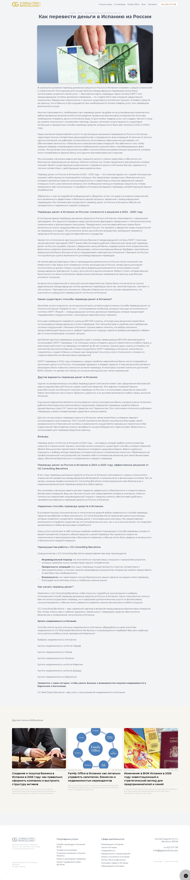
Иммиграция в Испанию (112, 844)
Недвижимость (108, 850)
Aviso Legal (158, 861)
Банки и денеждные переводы (71, 859)
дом (134, 630)
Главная (72, 13)
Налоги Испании (109, 847)
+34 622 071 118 (168, 4)
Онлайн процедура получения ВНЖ (71, 845)
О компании (119, 4)
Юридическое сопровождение (115, 854)
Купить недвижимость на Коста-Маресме (60, 664)
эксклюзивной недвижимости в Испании (102, 692)
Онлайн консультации (67, 850)
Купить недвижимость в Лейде (55, 652)
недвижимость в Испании (87, 627)
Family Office (133, 4)
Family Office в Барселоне (113, 860)
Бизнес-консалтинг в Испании (115, 857)
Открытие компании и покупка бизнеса (71, 854)
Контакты (152, 4)
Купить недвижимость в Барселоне (57, 677)
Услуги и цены (105, 4)
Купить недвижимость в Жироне (56, 658)
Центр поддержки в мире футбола (69, 863)
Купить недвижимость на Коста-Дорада (59, 670)
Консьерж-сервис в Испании (114, 863)
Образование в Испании (112, 866)
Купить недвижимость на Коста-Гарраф (59, 646)
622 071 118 (170, 847)
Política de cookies (171, 861)
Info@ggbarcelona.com (165, 850)
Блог (144, 4)
